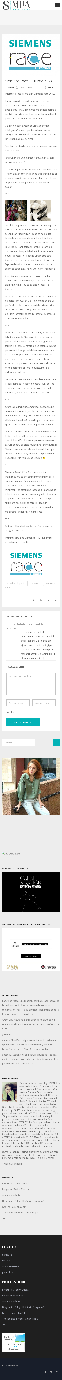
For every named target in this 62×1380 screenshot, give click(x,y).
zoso (4, 1218)
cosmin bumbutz (11, 1195)
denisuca (7, 1254)
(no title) (6, 1034)
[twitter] (51, 1372)
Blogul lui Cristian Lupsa (15, 1183)
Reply (21, 628)
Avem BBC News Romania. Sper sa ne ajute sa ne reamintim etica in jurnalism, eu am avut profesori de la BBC (30, 1024)
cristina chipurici (16, 583)
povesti (35, 583)
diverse (11, 87)
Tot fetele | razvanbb (27, 624)
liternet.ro (7, 1260)
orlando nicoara (10, 1266)
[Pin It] (56, 600)
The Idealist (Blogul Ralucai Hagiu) (20, 1212)
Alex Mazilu (21, 526)
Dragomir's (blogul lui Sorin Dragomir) (23, 1201)
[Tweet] (48, 600)
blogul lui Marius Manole (15, 1189)
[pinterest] (57, 1372)
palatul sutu (8, 1272)
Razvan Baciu (37, 526)
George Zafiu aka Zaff (14, 1206)
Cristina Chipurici (28, 101)
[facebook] (45, 1372)
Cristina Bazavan (25, 87)
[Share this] (33, 600)
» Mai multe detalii (12, 1163)
